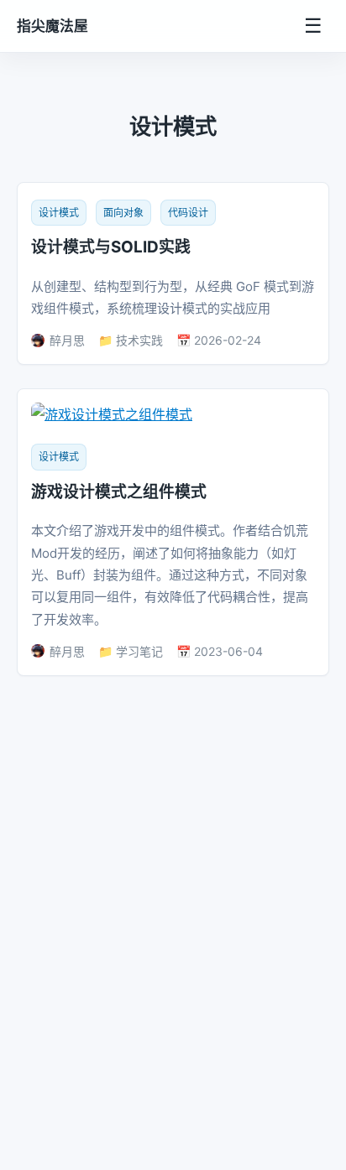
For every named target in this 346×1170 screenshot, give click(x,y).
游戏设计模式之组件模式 (119, 492)
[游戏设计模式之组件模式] (111, 414)
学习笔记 (139, 651)
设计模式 (59, 212)
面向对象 (123, 212)
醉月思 (67, 340)
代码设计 (188, 212)
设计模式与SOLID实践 (111, 247)
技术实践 (139, 340)
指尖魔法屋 (52, 26)
